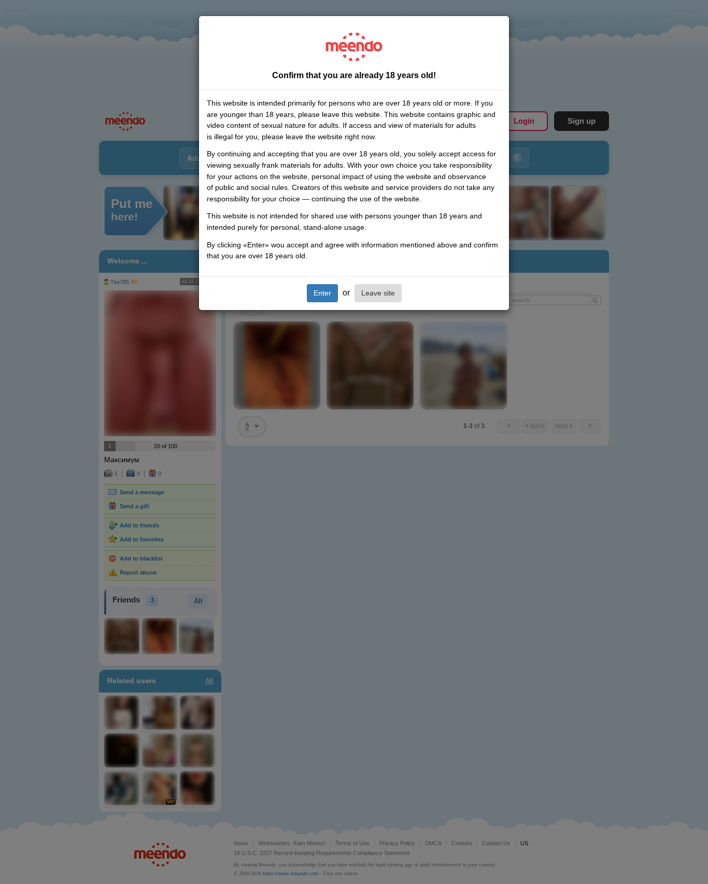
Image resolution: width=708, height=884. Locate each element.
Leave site (378, 293)
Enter (322, 293)
